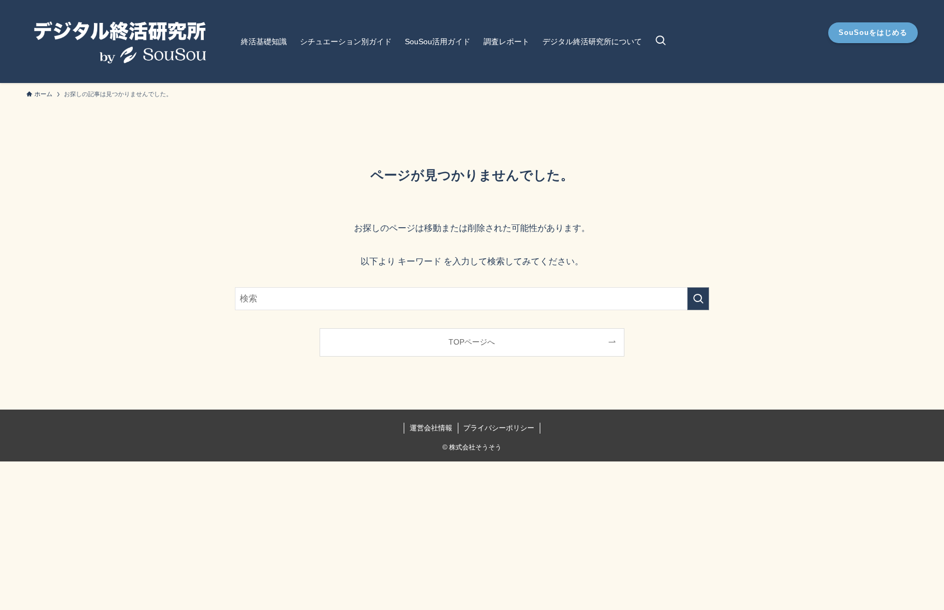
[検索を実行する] (698, 298)
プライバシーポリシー (498, 428)
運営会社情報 (431, 428)
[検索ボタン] (660, 41)
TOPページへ (472, 341)
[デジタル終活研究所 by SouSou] (119, 41)
